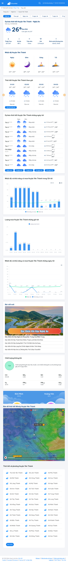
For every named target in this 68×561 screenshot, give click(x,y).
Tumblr (4, 560)
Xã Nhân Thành (15, 525)
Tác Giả (64, 560)
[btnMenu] (2, 3)
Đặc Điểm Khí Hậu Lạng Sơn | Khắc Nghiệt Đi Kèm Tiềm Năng (23, 346)
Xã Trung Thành (53, 494)
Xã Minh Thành (53, 504)
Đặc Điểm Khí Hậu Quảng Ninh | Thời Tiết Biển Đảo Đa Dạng (22, 343)
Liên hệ (51, 560)
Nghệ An (13, 11)
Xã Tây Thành (14, 499)
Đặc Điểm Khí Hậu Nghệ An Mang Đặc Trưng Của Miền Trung (24, 337)
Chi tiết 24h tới (11, 107)
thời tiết (20, 558)
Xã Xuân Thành (53, 489)
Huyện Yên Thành (23, 11)
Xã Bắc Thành (14, 520)
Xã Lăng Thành (15, 483)
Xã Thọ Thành (33, 520)
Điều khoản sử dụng (46, 558)
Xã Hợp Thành (53, 483)
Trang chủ (6, 11)
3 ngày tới (35, 16)
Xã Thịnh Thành (15, 515)
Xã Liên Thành (34, 473)
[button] (3, 95)
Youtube (9, 560)
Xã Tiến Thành (34, 489)
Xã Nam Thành (53, 510)
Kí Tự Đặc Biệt (28, 560)
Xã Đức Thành (34, 504)
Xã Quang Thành (34, 525)
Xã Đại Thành (52, 525)
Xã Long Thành (53, 499)
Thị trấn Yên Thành (16, 473)
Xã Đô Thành (14, 494)
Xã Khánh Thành (53, 520)
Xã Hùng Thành (34, 515)
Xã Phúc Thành (34, 531)
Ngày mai (25, 16)
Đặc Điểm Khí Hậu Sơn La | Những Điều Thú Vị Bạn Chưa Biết (22, 349)
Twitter (21, 560)
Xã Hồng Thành (15, 504)
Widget (38, 558)
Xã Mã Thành (14, 478)
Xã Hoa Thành (53, 478)
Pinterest (15, 560)
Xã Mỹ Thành (33, 483)
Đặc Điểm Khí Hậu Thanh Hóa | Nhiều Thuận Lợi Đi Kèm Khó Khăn (24, 340)
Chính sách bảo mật (59, 558)
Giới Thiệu (57, 560)
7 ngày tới (55, 16)
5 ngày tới (45, 16)
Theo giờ (16, 16)
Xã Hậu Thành (33, 510)
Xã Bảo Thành (53, 531)
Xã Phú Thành (52, 473)
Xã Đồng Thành (34, 536)
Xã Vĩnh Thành (53, 515)
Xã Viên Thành (15, 536)
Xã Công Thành (34, 478)
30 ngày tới (49, 170)
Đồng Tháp (16, 8)
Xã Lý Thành (14, 531)
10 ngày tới (39, 170)
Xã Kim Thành (14, 489)
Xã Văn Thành (33, 494)
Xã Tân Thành (33, 499)
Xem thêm (10, 544)
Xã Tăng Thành (15, 510)
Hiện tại (7, 16)
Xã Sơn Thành (52, 536)
